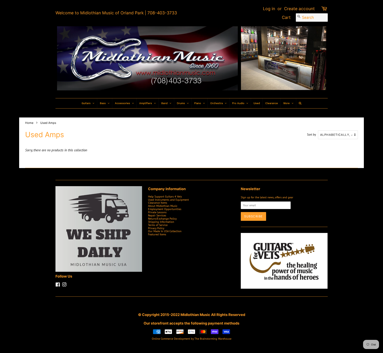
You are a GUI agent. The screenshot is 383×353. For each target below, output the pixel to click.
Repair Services (157, 215)
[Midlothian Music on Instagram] (64, 285)
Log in (269, 8)
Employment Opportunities (164, 209)
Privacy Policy (156, 228)
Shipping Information (161, 222)
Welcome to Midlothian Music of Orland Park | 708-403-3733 (116, 12)
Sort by (311, 134)
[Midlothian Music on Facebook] (57, 285)
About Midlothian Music (162, 206)
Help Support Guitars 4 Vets (165, 196)
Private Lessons (157, 212)
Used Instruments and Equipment (168, 199)
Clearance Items (157, 202)
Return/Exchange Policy (162, 218)
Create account (299, 8)
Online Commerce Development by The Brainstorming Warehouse (191, 338)
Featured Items (157, 234)
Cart (286, 17)
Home (29, 122)
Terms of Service (158, 225)
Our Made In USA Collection (165, 231)
